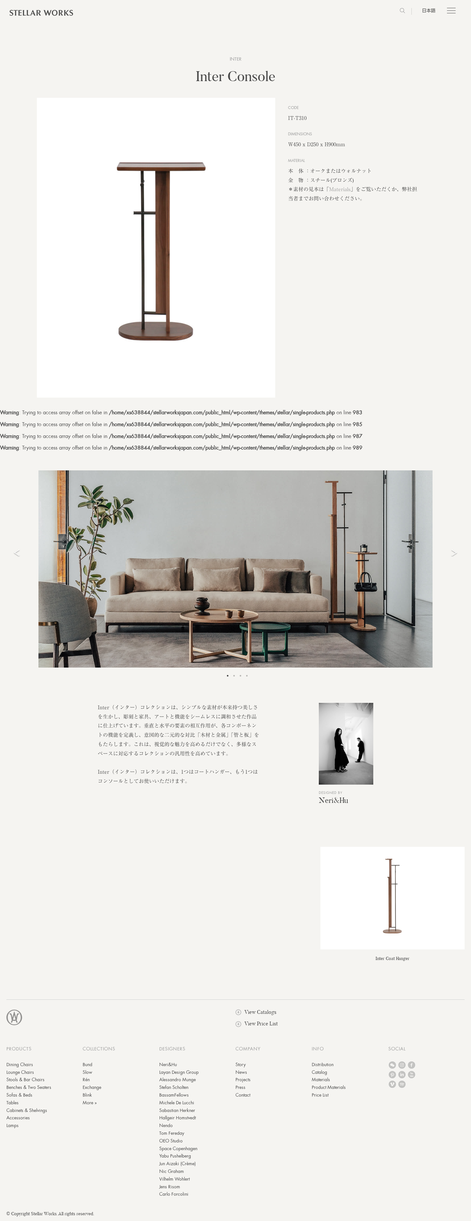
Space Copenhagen (178, 1148)
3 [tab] (240, 675)
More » (90, 1103)
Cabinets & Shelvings (26, 1110)
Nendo (166, 1125)
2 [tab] (234, 675)
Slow (87, 1072)
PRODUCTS (19, 1049)
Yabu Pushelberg (175, 1156)
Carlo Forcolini (173, 1194)
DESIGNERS (172, 1049)
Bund (87, 1064)
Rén (86, 1079)
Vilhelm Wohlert (174, 1179)
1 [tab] (227, 675)
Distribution (323, 1064)
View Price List (261, 1023)
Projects (243, 1079)
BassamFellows (174, 1095)
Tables (12, 1103)
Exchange (92, 1087)
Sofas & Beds (19, 1095)
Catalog (319, 1072)
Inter (236, 59)
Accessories (18, 1118)
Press (240, 1087)
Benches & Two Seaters (28, 1087)
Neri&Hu (333, 800)
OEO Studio (171, 1141)
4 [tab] (247, 675)
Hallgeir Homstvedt (177, 1118)
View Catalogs (260, 1012)
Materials (340, 189)
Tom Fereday (171, 1133)
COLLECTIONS (99, 1049)
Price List (320, 1095)
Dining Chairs (19, 1064)
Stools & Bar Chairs (25, 1079)
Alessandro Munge (177, 1079)
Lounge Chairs (20, 1072)
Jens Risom (169, 1187)
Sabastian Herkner (177, 1110)
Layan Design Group (179, 1072)
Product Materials (329, 1087)
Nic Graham (171, 1171)
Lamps (12, 1125)
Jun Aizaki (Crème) (177, 1163)
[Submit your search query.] (402, 11)
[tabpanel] (235, 569)
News (241, 1072)
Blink (87, 1095)
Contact (243, 1095)
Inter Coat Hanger (392, 958)
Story (241, 1064)
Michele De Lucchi (176, 1103)
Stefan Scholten (173, 1087)
